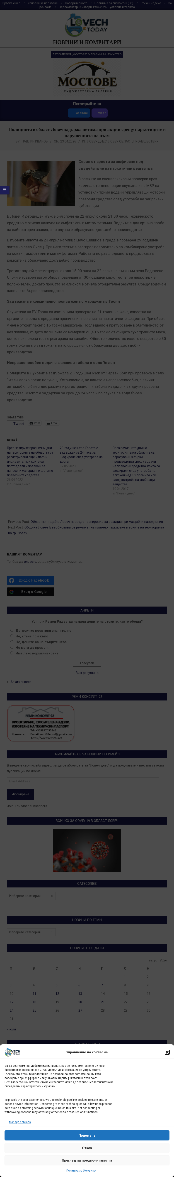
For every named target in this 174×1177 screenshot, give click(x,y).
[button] (167, 1052)
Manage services (20, 1122)
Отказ (87, 1148)
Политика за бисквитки (81, 1170)
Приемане (87, 1135)
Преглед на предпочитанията (87, 1160)
